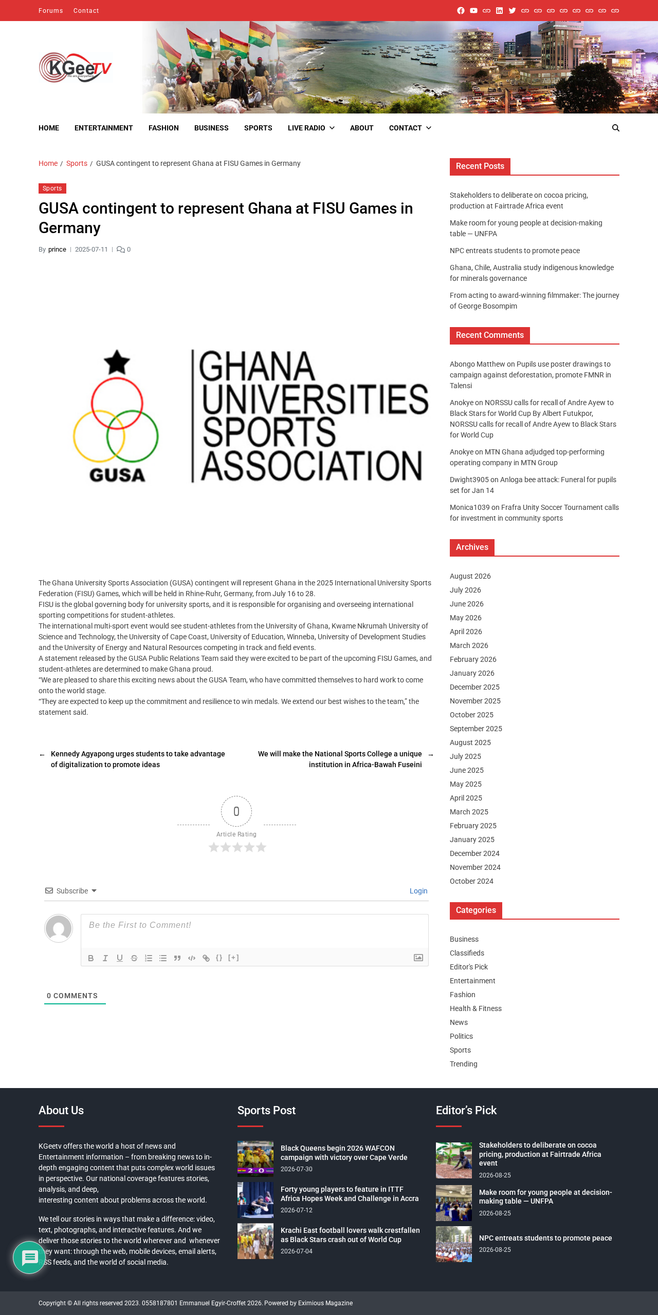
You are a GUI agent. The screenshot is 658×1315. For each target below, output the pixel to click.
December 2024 (475, 853)
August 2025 (470, 742)
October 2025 (472, 715)
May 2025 (466, 784)
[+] (234, 957)
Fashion (164, 128)
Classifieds (467, 953)
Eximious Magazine (325, 1303)
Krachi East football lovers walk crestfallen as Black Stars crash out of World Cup (350, 1235)
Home (49, 128)
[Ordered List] (148, 958)
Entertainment (104, 128)
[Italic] (105, 958)
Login (418, 891)
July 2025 (465, 756)
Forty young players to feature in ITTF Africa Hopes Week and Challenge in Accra (350, 1194)
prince (57, 249)
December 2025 (475, 687)
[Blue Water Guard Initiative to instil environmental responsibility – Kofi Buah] (589, 10)
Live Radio (306, 128)
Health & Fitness (476, 1008)
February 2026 (473, 659)
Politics (461, 1036)
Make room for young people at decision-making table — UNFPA (545, 1197)
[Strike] (134, 958)
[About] (615, 10)
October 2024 (472, 881)
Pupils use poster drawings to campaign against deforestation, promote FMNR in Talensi (530, 375)
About (362, 128)
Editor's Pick (469, 967)
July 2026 (465, 590)
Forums (51, 10)
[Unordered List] (163, 958)
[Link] (206, 958)
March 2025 (469, 812)
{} (219, 957)
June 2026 (467, 604)
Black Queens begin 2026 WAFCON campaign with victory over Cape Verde (344, 1152)
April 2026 (466, 631)
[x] (512, 10)
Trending (464, 1064)
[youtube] (473, 10)
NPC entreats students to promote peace (515, 250)
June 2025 (467, 770)
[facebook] (460, 10)
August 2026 (470, 576)
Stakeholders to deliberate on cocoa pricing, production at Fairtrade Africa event (540, 1154)
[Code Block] (192, 958)
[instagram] (486, 10)
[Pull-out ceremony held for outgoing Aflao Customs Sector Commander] (563, 10)
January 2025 (472, 839)
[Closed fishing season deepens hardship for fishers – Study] (538, 10)
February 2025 (473, 826)
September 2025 (476, 729)
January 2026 (472, 673)
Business (211, 128)
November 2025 (475, 701)
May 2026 (466, 618)
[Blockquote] (177, 958)
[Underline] (120, 958)
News (459, 1022)
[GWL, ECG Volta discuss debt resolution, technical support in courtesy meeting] (525, 10)
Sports (258, 128)
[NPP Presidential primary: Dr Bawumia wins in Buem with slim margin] (602, 10)
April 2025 (466, 798)
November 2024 (475, 867)
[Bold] (91, 958)
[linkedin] (499, 10)
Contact (86, 10)
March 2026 (469, 645)
